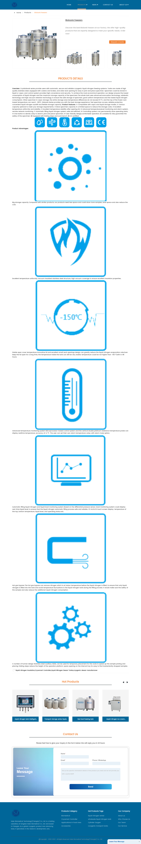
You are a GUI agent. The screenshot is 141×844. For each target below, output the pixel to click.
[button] (123, 682)
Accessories (65, 826)
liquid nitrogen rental (96, 816)
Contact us (108, 5)
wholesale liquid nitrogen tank (99, 819)
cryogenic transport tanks (98, 826)
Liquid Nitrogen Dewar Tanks (62, 670)
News (94, 5)
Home (69, 5)
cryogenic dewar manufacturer (85, 670)
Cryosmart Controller (43, 670)
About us (123, 5)
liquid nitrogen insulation (25, 670)
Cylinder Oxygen (94, 822)
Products (82, 5)
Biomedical (65, 816)
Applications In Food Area (71, 822)
